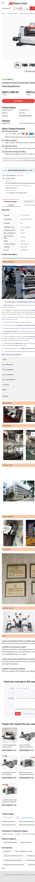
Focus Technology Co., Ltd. (24, 874)
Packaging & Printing (12, 13)
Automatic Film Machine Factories (13, 856)
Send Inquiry (18, 101)
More (3, 868)
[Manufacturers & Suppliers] (17, 3)
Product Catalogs (28, 817)
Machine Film (7, 851)
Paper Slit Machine (26, 842)
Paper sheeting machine (9, 825)
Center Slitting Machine (10, 842)
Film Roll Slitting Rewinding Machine (13, 865)
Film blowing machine (8, 821)
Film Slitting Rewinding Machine (12, 860)
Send (17, 714)
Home (3, 13)
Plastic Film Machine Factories (23, 851)
